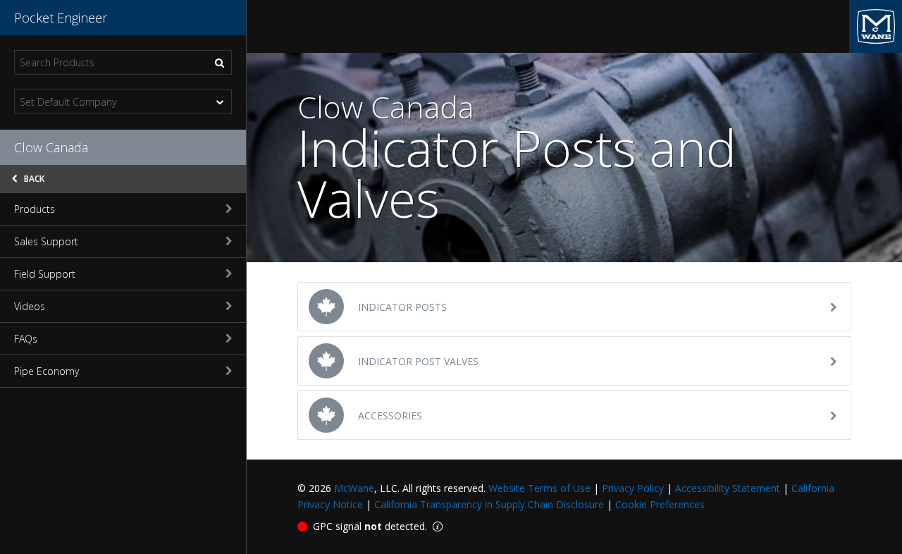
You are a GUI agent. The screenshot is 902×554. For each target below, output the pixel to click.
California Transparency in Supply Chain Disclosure (489, 504)
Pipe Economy (46, 371)
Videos (29, 306)
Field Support (44, 274)
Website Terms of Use (539, 488)
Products (34, 209)
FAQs (25, 338)
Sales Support (46, 241)
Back (33, 179)
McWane (354, 488)
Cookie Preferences (660, 504)
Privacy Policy (633, 488)
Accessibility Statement (727, 488)
